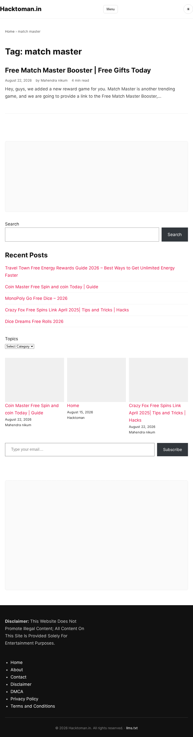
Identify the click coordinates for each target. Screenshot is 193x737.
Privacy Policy (24, 698)
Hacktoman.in (20, 9)
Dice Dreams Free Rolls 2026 (34, 321)
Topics (11, 338)
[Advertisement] (96, 176)
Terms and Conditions (33, 706)
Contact (18, 676)
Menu (111, 9)
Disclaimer (21, 684)
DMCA (17, 691)
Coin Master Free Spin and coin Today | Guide (51, 286)
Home (10, 31)
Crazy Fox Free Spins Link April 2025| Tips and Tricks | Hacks (67, 309)
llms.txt (132, 728)
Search (12, 223)
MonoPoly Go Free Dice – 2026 (36, 298)
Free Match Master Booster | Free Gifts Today (78, 70)
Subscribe (172, 449)
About (17, 669)
